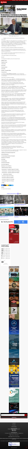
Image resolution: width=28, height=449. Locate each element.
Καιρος (17, 0)
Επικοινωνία (14, 423)
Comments (5, 263)
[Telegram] (12, 185)
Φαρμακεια (13, 0)
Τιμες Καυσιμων (21, 0)
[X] (5, 185)
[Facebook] (2, 185)
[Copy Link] (7, 185)
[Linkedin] (10, 185)
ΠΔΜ (8, 219)
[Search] (26, 415)
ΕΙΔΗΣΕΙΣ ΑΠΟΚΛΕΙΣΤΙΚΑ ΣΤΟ (12, 193)
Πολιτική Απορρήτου (14, 426)
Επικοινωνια (26, 0)
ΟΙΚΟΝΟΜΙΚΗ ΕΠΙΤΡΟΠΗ (3, 219)
